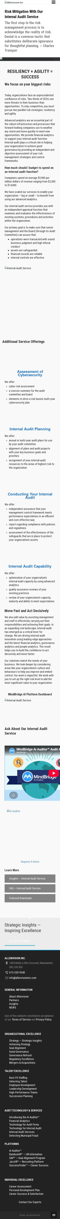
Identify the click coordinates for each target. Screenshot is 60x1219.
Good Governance (19, 1051)
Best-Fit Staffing (18, 1077)
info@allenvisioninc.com (22, 977)
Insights (13, 1003)
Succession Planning (21, 1096)
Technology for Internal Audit (25, 1128)
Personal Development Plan (24, 1190)
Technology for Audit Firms (24, 1124)
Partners (14, 1000)
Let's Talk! (22, 941)
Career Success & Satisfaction (26, 1193)
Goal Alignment (17, 1048)
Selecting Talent (18, 1081)
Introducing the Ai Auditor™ (24, 1117)
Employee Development (22, 1085)
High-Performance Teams (23, 1092)
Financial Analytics (19, 1120)
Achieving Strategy (19, 1044)
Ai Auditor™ (15, 1150)
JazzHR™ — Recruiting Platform (26, 1161)
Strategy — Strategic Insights (25, 1040)
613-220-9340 (17, 972)
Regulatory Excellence (21, 1059)
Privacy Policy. (44, 1019)
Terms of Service (21, 1019)
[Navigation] (53, 2)
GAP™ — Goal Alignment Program (27, 1158)
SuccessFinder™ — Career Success (28, 1165)
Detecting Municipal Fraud (23, 1135)
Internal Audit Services (22, 1132)
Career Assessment (20, 1186)
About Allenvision (19, 996)
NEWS (12, 1007)
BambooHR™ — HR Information (25, 1154)
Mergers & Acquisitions (22, 1062)
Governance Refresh (20, 1055)
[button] (30, 878)
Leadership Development (23, 1088)
